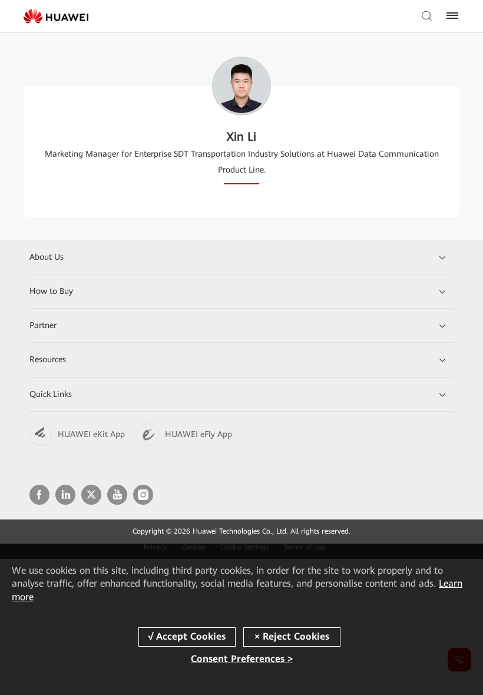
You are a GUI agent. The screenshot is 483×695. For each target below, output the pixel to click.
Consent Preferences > (242, 658)
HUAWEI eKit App (91, 434)
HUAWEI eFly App (198, 434)
